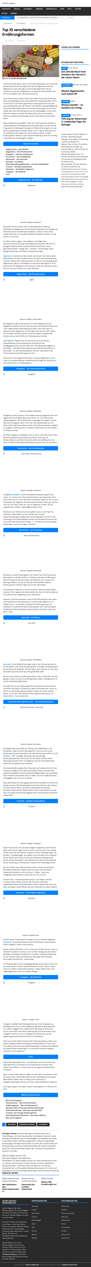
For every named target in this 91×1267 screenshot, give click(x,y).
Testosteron (65, 184)
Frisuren (81, 172)
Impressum (65, 1238)
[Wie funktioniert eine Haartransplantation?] (11, 1179)
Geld (86, 172)
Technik (78, 9)
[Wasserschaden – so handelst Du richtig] (75, 101)
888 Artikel (26, 1158)
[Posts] (61, 132)
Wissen (4, 13)
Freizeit (17, 9)
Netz (69, 9)
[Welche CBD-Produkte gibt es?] (50, 1178)
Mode (62, 9)
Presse (63, 1224)
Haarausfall (81, 174)
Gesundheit (28, 9)
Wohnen (14, 13)
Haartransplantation (67, 177)
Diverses (84, 169)
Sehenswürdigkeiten (71, 182)
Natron (86, 179)
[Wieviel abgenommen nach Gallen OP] (75, 86)
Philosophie (65, 1206)
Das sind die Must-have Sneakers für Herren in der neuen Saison (73, 74)
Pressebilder (65, 1227)
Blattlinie (64, 1210)
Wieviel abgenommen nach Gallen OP (72, 92)
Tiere (71, 184)
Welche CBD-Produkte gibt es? (49, 1183)
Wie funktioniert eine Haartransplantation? (10, 1188)
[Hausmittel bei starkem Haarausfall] (31, 1179)
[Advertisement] (75, 33)
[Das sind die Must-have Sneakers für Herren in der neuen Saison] (75, 68)
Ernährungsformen (27, 1124)
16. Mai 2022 (9, 41)
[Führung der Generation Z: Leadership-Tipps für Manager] (75, 115)
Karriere (39, 9)
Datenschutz (65, 1234)
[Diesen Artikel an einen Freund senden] (2, 1121)
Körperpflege (51, 9)
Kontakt (63, 1231)
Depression (77, 169)
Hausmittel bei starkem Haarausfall (28, 1186)
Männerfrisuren (70, 179)
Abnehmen (12, 1124)
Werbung (64, 1217)
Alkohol (71, 169)
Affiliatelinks (65, 1220)
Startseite (6, 9)
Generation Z (65, 174)
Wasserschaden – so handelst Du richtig (72, 106)
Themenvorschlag (67, 1213)
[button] (30, 144)
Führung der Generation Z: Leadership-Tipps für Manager (74, 121)
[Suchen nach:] (78, 17)
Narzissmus (79, 179)
